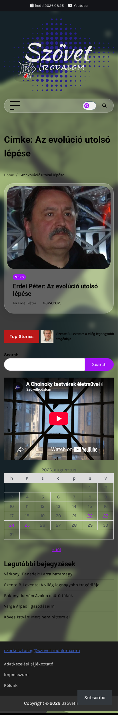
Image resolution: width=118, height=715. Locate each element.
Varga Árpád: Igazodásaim (29, 606)
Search (11, 354)
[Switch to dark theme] (89, 105)
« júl (56, 549)
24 (11, 525)
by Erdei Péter (24, 303)
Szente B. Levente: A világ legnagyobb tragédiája (51, 584)
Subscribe (94, 697)
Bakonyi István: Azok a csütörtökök (38, 595)
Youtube (81, 5)
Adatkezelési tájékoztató (28, 664)
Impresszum (16, 674)
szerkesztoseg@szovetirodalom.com (42, 650)
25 (27, 525)
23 (105, 515)
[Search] (104, 106)
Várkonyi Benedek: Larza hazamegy (38, 574)
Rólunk (11, 685)
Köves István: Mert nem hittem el (37, 617)
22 (90, 515)
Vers (19, 277)
